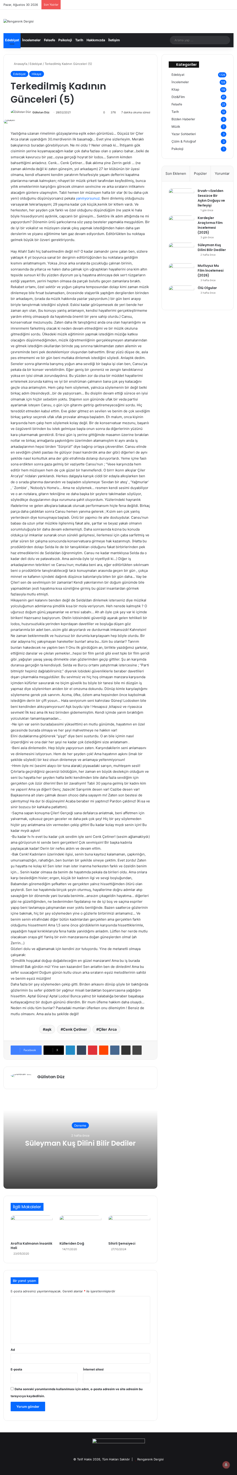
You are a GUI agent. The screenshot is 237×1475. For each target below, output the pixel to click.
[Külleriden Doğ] (80, 1227)
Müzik (176, 126)
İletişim (114, 40)
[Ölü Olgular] (181, 294)
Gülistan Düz (41, 112)
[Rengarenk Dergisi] (18, 21)
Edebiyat (12, 40)
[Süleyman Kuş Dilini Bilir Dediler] (181, 251)
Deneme (80, 1125)
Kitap (175, 89)
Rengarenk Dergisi (150, 1459)
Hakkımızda (96, 40)
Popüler (200, 173)
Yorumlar (222, 173)
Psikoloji (65, 40)
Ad (13, 1349)
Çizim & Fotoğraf (184, 141)
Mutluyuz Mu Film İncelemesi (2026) (211, 270)
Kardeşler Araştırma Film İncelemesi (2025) (210, 225)
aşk (48, 1029)
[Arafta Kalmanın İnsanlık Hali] (32, 1227)
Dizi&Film (178, 97)
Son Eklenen (175, 173)
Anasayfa (20, 64)
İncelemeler (31, 40)
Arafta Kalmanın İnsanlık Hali (31, 1245)
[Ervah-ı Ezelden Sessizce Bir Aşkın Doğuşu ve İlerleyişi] (181, 197)
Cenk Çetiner (75, 1029)
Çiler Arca (108, 1029)
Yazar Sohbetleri (184, 134)
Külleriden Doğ (71, 1243)
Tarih (79, 40)
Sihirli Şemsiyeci (121, 1243)
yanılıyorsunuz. (88, 198)
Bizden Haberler (183, 119)
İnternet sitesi (93, 1369)
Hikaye (36, 74)
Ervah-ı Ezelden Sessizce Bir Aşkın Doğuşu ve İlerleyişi (211, 198)
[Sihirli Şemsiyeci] (129, 1227)
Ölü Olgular (207, 288)
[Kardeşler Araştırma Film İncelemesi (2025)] (181, 224)
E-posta (16, 1369)
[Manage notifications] (226, 1465)
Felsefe (49, 40)
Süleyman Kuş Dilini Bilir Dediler (80, 1143)
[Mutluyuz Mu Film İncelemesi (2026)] (181, 272)
